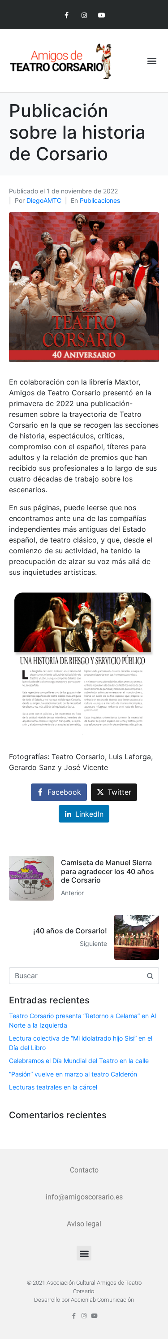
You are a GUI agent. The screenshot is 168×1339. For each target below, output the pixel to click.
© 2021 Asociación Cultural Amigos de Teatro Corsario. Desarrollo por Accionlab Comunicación (84, 1291)
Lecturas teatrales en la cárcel (53, 1087)
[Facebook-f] (66, 15)
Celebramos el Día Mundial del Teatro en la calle (79, 1060)
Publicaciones (100, 200)
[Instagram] (84, 15)
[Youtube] (101, 15)
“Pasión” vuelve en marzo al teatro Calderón (73, 1074)
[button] (151, 60)
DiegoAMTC (43, 200)
